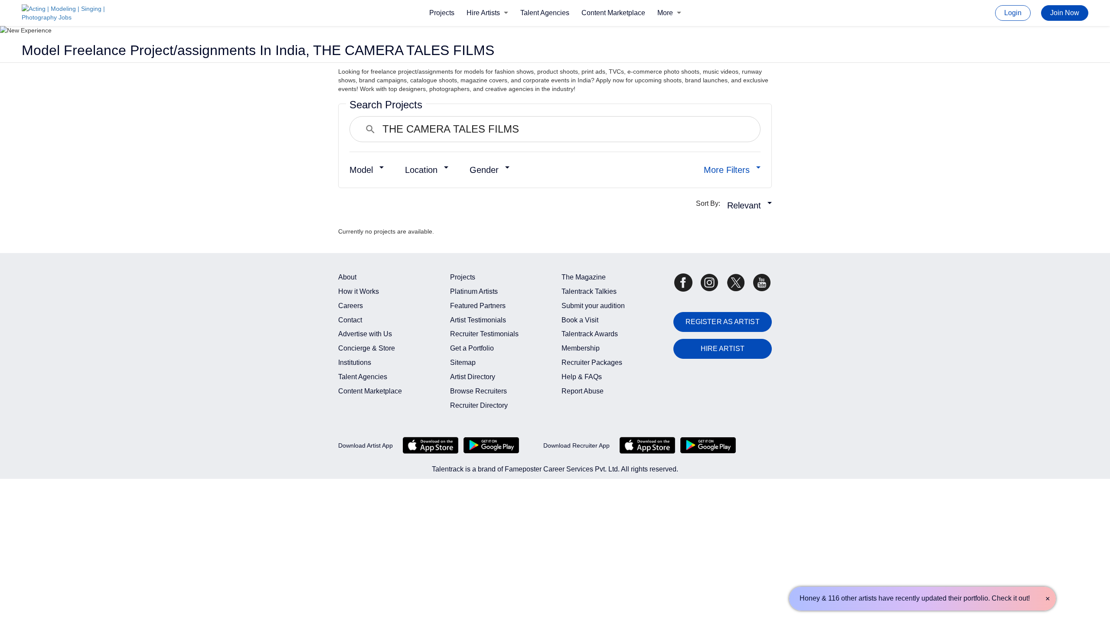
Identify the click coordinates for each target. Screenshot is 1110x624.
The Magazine (584, 277)
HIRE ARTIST (722, 348)
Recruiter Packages (592, 362)
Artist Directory (472, 376)
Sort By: (710, 203)
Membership (581, 348)
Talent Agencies (544, 12)
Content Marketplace (613, 12)
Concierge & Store (366, 348)
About (347, 277)
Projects (441, 12)
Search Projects (385, 104)
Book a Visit (580, 320)
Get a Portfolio (472, 348)
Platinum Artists (474, 291)
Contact (350, 320)
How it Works (358, 291)
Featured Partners (478, 305)
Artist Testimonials (478, 320)
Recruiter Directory (479, 405)
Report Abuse (583, 391)
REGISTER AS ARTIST (723, 321)
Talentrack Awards (590, 334)
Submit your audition (593, 305)
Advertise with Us (365, 334)
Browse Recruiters (478, 391)
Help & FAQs (582, 376)
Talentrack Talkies (589, 291)
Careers (350, 305)
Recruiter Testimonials (484, 334)
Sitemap (463, 362)
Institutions (354, 362)
